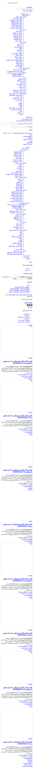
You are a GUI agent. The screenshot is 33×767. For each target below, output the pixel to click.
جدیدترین (26, 318)
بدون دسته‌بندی (24, 13)
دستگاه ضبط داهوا (17, 74)
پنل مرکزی (22, 29)
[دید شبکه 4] (27, 305)
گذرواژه (29, 126)
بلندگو (20, 48)
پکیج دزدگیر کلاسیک (16, 24)
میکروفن (19, 112)
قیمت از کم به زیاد (24, 320)
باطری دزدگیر (18, 47)
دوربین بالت (22, 85)
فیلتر (15, 278)
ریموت (20, 164)
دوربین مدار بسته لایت (19, 92)
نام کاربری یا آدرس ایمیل (24, 123)
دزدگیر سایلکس (17, 36)
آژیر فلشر (19, 45)
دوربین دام (23, 88)
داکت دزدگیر (18, 55)
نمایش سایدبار (28, 302)
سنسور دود (19, 58)
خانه (31, 294)
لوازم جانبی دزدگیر (20, 163)
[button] (26, 376)
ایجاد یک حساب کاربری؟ (23, 120)
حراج (27, 268)
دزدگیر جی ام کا (17, 34)
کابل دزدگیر (19, 61)
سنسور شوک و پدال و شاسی (14, 60)
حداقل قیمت (28, 277)
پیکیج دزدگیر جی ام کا (16, 28)
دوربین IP (23, 82)
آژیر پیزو (20, 44)
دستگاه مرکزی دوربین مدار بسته (16, 72)
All (28, 285)
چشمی (20, 52)
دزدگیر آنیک (19, 31)
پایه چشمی (19, 50)
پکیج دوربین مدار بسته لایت (14, 71)
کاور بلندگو (19, 63)
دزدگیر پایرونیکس (17, 32)
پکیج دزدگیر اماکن (21, 16)
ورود (31, 129)
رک (21, 101)
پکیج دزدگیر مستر (17, 26)
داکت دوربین (18, 100)
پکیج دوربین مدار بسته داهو (14, 252)
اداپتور (20, 235)
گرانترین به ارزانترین (23, 322)
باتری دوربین (18, 96)
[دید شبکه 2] (31, 305)
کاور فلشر (19, 64)
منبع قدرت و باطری (16, 109)
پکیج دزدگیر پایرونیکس (16, 20)
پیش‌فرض (26, 314)
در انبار (27, 270)
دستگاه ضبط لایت (17, 76)
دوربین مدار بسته (24, 68)
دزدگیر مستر (18, 40)
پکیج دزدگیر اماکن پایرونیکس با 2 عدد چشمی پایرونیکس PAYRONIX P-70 (17, 471)
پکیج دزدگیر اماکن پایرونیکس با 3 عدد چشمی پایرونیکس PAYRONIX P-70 (17, 579)
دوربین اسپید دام (21, 84)
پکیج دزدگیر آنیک (17, 18)
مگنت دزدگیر (18, 66)
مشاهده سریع (28, 377)
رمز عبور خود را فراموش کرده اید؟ (22, 133)
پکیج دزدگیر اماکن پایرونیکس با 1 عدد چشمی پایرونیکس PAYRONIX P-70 (17, 362)
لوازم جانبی (22, 42)
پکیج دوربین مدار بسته (19, 69)
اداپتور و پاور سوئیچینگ (16, 95)
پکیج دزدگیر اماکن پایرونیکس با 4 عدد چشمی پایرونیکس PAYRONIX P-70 (17, 688)
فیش (20, 106)
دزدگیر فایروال (18, 37)
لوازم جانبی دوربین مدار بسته (17, 93)
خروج (30, 262)
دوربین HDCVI (21, 80)
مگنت (20, 169)
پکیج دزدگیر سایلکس (16, 21)
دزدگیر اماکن (25, 15)
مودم (20, 111)
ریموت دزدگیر (18, 56)
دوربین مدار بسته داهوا (19, 90)
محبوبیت (26, 315)
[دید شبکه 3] (29, 305)
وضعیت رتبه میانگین (23, 317)
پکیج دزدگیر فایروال (16, 23)
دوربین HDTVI (18, 219)
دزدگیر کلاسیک (18, 39)
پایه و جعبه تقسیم (17, 98)
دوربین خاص (22, 87)
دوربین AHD (22, 79)
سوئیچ (20, 103)
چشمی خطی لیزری (16, 53)
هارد (21, 114)
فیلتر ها (30, 307)
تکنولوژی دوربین (21, 214)
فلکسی (20, 104)
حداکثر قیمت (5, 277)
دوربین (24, 77)
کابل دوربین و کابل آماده (15, 108)
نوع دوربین (23, 222)
